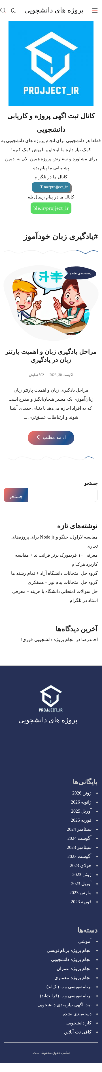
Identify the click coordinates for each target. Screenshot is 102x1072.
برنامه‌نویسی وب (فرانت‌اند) (66, 995)
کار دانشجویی (79, 1022)
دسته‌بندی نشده (80, 273)
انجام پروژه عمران (74, 968)
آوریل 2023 (81, 883)
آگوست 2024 (79, 838)
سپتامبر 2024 (79, 829)
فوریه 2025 (81, 820)
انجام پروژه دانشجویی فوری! (48, 639)
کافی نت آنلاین (78, 1032)
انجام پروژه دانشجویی (71, 959)
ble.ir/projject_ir (51, 208)
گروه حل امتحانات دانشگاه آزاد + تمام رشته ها (54, 573)
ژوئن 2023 (82, 874)
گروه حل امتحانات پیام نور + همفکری (63, 582)
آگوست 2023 (79, 856)
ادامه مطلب (54, 437)
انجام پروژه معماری (73, 977)
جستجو (91, 483)
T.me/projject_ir (54, 187)
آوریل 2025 (81, 811)
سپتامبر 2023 (79, 847)
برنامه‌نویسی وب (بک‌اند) (69, 986)
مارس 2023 (80, 892)
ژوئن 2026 (82, 793)
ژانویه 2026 (81, 802)
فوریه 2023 (81, 901)
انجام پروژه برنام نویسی (69, 950)
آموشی (85, 941)
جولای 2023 (81, 865)
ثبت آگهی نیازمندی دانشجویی (64, 1004)
